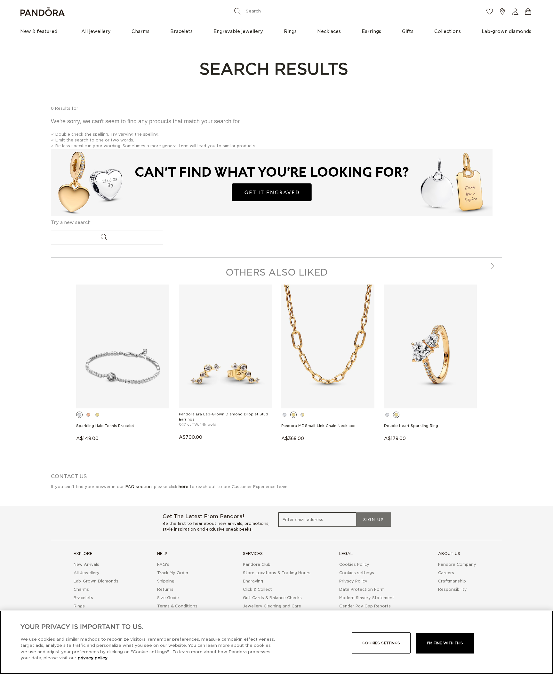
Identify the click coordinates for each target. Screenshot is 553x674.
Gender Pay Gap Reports (365, 606)
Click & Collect (257, 589)
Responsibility (452, 589)
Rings (79, 606)
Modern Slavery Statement (366, 597)
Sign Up (373, 519)
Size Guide (168, 597)
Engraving (253, 581)
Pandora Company (457, 564)
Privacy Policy (353, 581)
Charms (81, 589)
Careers (446, 572)
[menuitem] (40, 31)
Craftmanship (452, 581)
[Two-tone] (302, 415)
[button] (515, 11)
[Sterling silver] (79, 415)
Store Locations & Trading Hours (276, 572)
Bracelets (83, 597)
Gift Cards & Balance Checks (272, 597)
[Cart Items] (528, 11)
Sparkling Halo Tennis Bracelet (105, 425)
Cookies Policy (354, 564)
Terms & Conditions (177, 606)
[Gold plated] (97, 415)
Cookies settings (381, 643)
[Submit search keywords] (237, 11)
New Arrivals (86, 564)
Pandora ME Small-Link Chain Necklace (318, 425)
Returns (165, 589)
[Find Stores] (502, 11)
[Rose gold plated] (88, 415)
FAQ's (163, 564)
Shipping (165, 581)
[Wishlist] (489, 11)
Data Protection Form (362, 589)
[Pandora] (105, 11)
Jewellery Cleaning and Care (272, 606)
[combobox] (275, 11)
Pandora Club (256, 564)
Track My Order (172, 572)
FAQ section (138, 486)
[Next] (492, 266)
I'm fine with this (445, 643)
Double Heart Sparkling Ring (411, 425)
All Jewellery (87, 572)
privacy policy (93, 657)
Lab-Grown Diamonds (96, 581)
